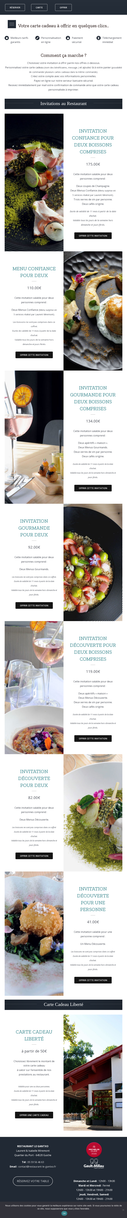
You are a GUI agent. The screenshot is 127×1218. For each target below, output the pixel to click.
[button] (12, 24)
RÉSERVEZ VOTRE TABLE (33, 1181)
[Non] (123, 1209)
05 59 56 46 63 (36, 1162)
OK (64, 1213)
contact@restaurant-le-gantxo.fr (37, 1166)
